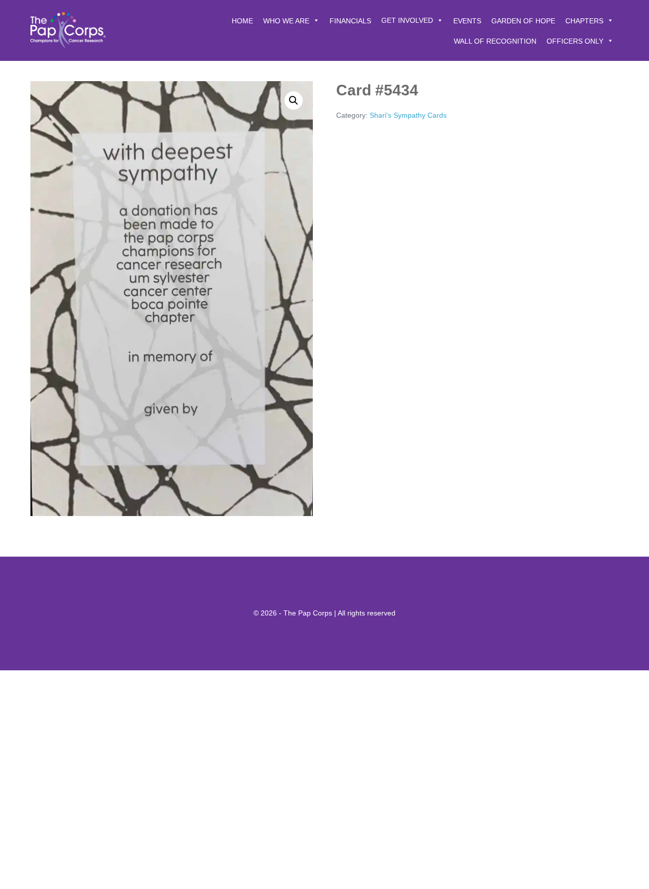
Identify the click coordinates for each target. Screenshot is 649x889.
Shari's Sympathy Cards (408, 115)
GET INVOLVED (407, 20)
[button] (293, 100)
